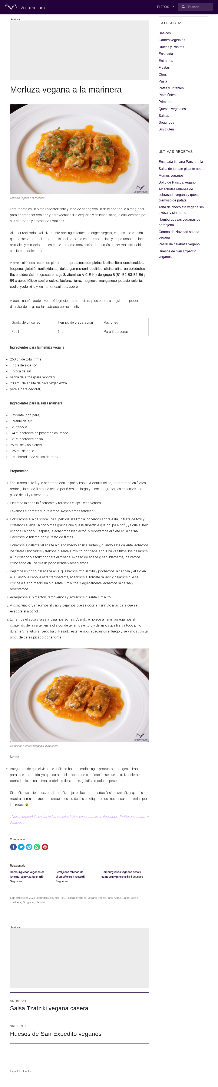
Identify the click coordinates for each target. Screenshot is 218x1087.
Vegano (92, 897)
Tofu (62, 897)
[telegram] (29, 847)
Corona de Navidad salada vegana (179, 234)
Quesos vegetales (172, 109)
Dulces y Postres (171, 47)
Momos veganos (171, 175)
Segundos (42, 897)
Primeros (165, 102)
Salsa (126, 897)
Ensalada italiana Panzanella (181, 162)
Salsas (164, 115)
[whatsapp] (37, 847)
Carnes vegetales (172, 40)
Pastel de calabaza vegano (179, 244)
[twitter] (21, 847)
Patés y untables (171, 88)
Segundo (53, 897)
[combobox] (194, 7)
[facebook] (13, 847)
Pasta (163, 81)
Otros (163, 74)
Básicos (165, 33)
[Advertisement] (80, 51)
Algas (117, 897)
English (27, 1071)
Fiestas (164, 67)
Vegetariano (105, 897)
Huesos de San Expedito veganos (177, 254)
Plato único (167, 95)
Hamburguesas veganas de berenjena (179, 222)
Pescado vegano (76, 897)
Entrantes (166, 60)
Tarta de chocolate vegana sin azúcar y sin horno (181, 209)
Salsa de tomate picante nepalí (182, 169)
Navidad (41, 902)
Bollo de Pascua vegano (177, 182)
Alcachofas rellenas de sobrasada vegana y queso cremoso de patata (179, 194)
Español (15, 1071)
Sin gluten (28, 902)
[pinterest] (45, 847)
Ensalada (166, 54)
